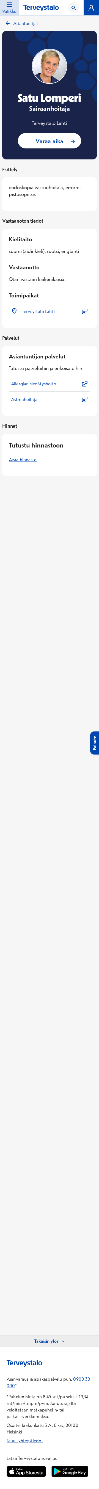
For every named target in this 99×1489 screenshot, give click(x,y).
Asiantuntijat (25, 23)
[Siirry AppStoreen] (26, 1471)
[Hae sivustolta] (73, 7)
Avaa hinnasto (23, 459)
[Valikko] (91, 7)
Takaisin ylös (46, 1341)
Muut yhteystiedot (25, 1440)
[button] (49, 311)
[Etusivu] (41, 8)
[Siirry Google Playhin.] (69, 1471)
